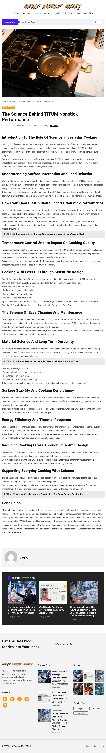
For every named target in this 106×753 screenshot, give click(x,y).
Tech (13, 600)
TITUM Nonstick (62, 159)
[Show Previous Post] (95, 22)
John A (7, 125)
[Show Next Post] (100, 22)
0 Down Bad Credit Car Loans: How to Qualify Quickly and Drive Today (42, 305)
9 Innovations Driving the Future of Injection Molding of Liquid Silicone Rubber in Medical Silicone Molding (60, 720)
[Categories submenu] (103, 746)
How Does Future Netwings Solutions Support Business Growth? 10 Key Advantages (22, 610)
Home (4, 101)
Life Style (12, 101)
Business (45, 600)
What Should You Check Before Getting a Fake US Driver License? (51, 610)
